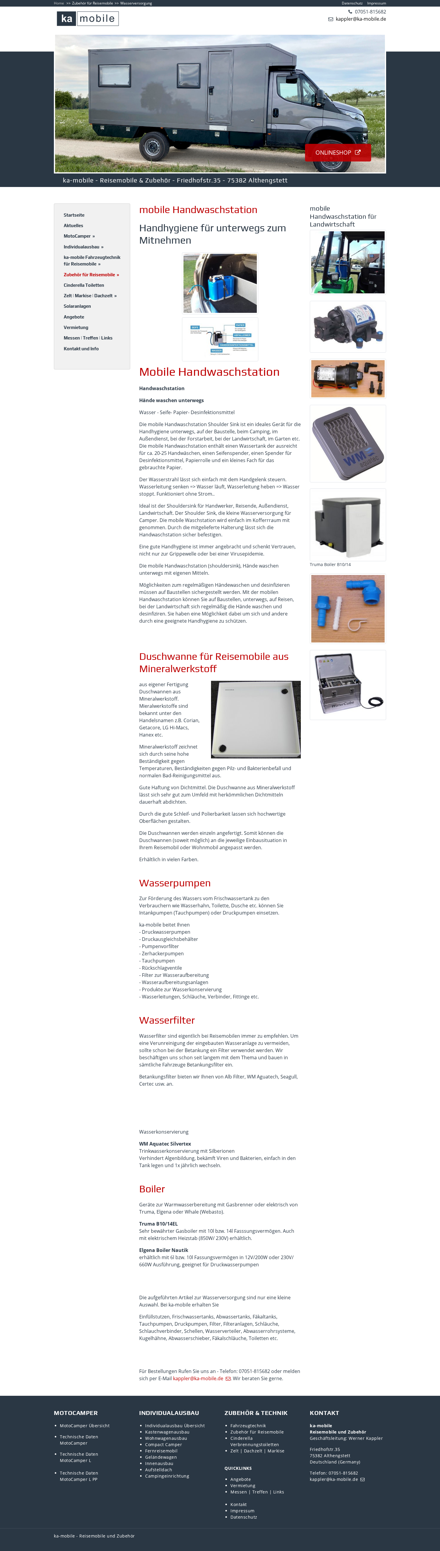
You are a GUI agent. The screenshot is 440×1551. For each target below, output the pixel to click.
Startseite (74, 215)
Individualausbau (84, 246)
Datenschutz (352, 3)
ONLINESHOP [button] (334, 152)
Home (59, 3)
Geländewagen (161, 1457)
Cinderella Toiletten (84, 285)
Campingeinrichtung (167, 1476)
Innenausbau (159, 1463)
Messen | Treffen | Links (88, 337)
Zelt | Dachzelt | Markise (257, 1451)
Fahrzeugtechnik (248, 1425)
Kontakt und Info (81, 348)
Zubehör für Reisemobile (92, 3)
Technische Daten (79, 1437)
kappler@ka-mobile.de (360, 19)
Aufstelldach (158, 1469)
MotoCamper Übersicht (85, 1425)
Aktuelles (73, 225)
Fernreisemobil (161, 1451)
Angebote (74, 316)
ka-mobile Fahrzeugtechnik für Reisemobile (92, 261)
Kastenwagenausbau (167, 1432)
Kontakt (238, 1504)
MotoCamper (79, 236)
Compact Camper (163, 1444)
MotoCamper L (75, 1460)
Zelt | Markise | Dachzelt (90, 295)
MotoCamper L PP (79, 1479)
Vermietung (76, 327)
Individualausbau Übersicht (175, 1425)
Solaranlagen (77, 306)
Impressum (376, 3)
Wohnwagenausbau (166, 1438)
